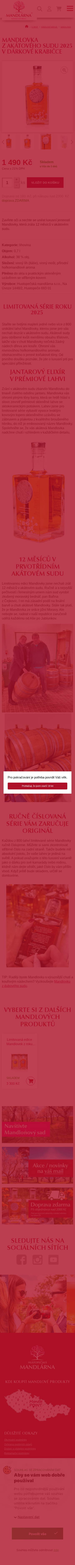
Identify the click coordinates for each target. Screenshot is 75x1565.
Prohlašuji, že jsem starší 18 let (37, 786)
